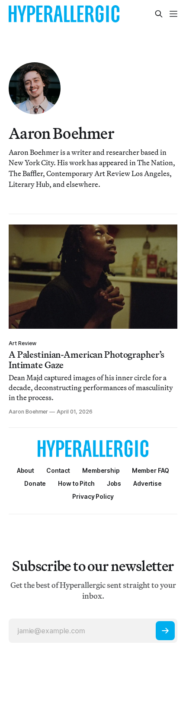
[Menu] (173, 14)
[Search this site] (159, 14)
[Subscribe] (165, 630)
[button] (101, 470)
